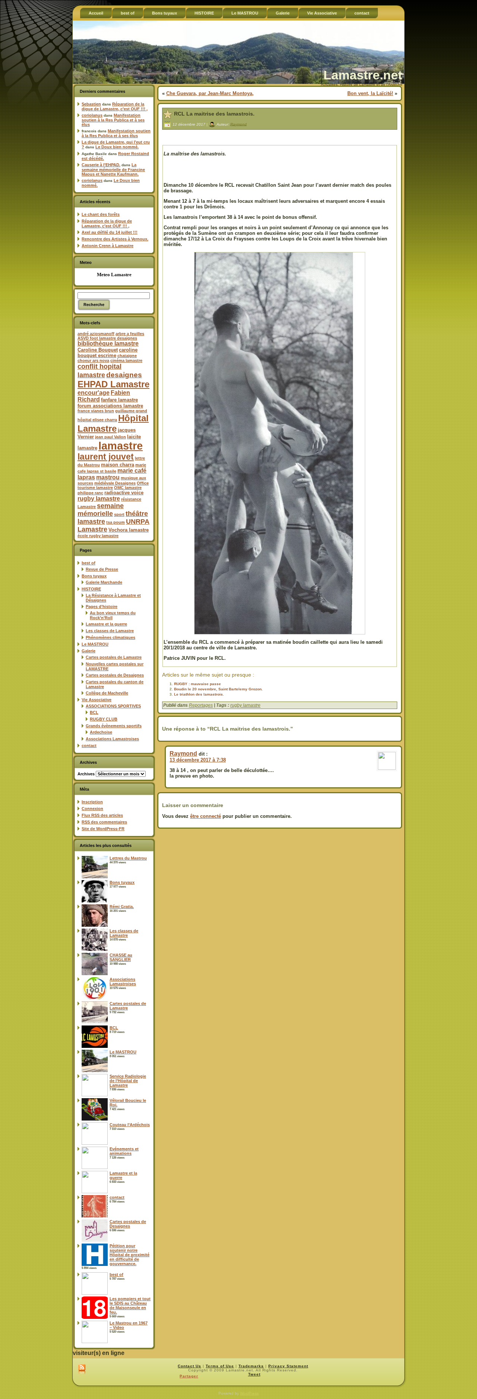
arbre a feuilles (130, 333)
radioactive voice (123, 492)
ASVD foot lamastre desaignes (107, 338)
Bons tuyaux (94, 576)
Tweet (254, 1374)
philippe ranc (90, 493)
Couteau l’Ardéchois (130, 1124)
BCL (94, 712)
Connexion (92, 808)
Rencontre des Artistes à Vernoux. (115, 239)
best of (88, 563)
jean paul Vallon (110, 437)
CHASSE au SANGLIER (121, 957)
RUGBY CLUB (103, 719)
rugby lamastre (99, 498)
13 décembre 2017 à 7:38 (198, 760)
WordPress (249, 1393)
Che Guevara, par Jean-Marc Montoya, (210, 93)
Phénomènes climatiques (110, 637)
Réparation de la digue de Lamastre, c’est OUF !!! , (115, 106)
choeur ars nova (93, 360)
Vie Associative (96, 699)
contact (89, 745)
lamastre (120, 445)
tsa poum (115, 522)
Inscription (92, 802)
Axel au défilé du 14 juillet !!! (110, 232)
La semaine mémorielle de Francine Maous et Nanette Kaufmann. (113, 169)
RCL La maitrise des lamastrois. (214, 114)
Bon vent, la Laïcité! (370, 93)
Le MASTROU (95, 644)
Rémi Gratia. (122, 906)
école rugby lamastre (98, 535)
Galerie (88, 651)
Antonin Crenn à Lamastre (107, 245)
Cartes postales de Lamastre (114, 657)
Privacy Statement (288, 1366)
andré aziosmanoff (96, 333)
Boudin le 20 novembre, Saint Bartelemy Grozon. (218, 689)
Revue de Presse (102, 569)
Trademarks (251, 1366)
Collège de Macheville (107, 693)
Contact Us (189, 1366)
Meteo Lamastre (114, 274)
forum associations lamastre (110, 406)
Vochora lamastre (128, 530)
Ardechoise (101, 732)
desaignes (124, 375)
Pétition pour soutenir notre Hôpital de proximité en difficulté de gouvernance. (129, 1255)
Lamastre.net (362, 75)
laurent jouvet (106, 456)
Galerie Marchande (104, 582)
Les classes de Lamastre (110, 630)
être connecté (205, 816)
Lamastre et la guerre (106, 624)
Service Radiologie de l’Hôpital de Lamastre (128, 1080)
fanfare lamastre (119, 400)
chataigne (127, 355)
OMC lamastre (128, 487)
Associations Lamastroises (112, 739)
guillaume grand (131, 411)
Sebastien (91, 104)
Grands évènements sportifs (114, 726)
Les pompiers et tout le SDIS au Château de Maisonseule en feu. (130, 1305)
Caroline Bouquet (98, 350)
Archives (86, 774)
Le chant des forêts (101, 214)
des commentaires (104, 822)
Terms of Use (220, 1366)
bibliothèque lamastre (108, 343)
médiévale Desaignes (115, 483)
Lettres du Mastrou (128, 858)
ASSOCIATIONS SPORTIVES (113, 706)
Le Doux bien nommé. (117, 147)
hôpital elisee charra (97, 420)
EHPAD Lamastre (113, 384)
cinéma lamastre (126, 360)
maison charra (117, 464)
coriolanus (92, 115)
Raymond (238, 124)
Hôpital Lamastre (113, 423)
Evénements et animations (124, 1151)
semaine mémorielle (101, 509)
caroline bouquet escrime (108, 352)
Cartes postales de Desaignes (115, 675)
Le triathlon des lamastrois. (199, 694)
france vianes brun (96, 411)
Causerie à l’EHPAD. (101, 165)
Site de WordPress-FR (103, 828)
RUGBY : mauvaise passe (197, 684)
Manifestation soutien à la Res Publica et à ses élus (113, 120)
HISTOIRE (91, 589)
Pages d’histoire (101, 606)
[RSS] (81, 1369)
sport (119, 514)
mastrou (108, 477)
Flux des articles (102, 815)
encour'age (94, 393)
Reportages (201, 705)
